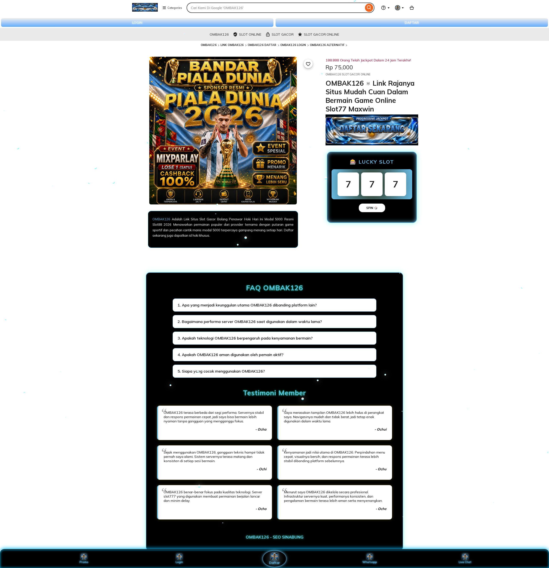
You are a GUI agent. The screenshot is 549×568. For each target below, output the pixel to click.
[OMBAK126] (145, 10)
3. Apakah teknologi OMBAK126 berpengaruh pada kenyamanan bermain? (245, 338)
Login (179, 562)
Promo (84, 562)
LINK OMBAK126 (232, 45)
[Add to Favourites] (308, 63)
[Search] (369, 8)
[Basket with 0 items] (412, 8)
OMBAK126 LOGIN (293, 45)
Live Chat (465, 562)
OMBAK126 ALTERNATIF (327, 45)
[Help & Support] (385, 8)
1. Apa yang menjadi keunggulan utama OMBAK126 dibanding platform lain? (247, 305)
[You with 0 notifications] (399, 8)
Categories (174, 7)
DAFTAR (412, 22)
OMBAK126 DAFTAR (262, 45)
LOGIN (137, 22)
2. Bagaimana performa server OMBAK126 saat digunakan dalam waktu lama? (250, 321)
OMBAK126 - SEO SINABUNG (274, 537)
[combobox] (275, 8)
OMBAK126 (209, 45)
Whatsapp (369, 562)
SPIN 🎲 (372, 208)
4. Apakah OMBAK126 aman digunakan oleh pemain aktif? (231, 354)
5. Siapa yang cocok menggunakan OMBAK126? (221, 371)
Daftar (274, 562)
